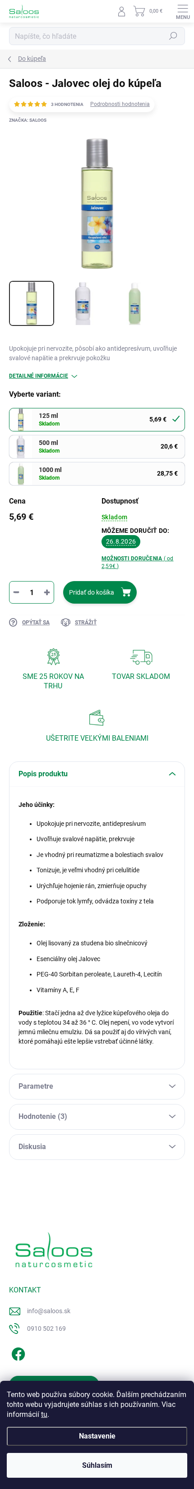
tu (44, 1414)
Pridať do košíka (91, 592)
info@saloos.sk (48, 1311)
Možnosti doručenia (138, 562)
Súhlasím (97, 1465)
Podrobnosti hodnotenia (120, 104)
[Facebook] (17, 1353)
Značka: (27, 120)
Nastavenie (97, 1436)
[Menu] (182, 11)
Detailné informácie (38, 376)
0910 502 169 (46, 1328)
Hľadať (173, 36)
